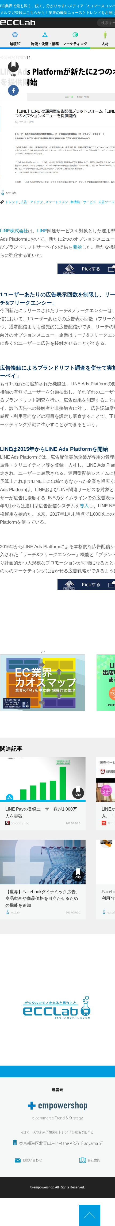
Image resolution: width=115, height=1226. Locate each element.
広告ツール (106, 202)
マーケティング (75, 44)
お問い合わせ (32, 1160)
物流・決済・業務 (45, 44)
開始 (77, 247)
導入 (84, 505)
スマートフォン (56, 202)
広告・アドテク (32, 202)
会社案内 (93, 1160)
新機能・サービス (83, 202)
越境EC (15, 44)
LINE (42, 230)
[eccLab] (57, 1023)
